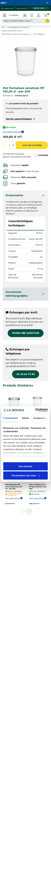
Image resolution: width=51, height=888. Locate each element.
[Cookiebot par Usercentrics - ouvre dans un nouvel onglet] (36, 410)
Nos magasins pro (7, 8)
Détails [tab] (25, 418)
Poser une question (25, 333)
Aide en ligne (38, 8)
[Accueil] (3, 27)
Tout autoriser (25, 466)
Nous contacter (22, 8)
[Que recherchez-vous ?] (47, 21)
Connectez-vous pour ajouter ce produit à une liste (17, 155)
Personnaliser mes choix (24, 475)
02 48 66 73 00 (25, 374)
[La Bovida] (13, 15)
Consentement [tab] (10, 418)
